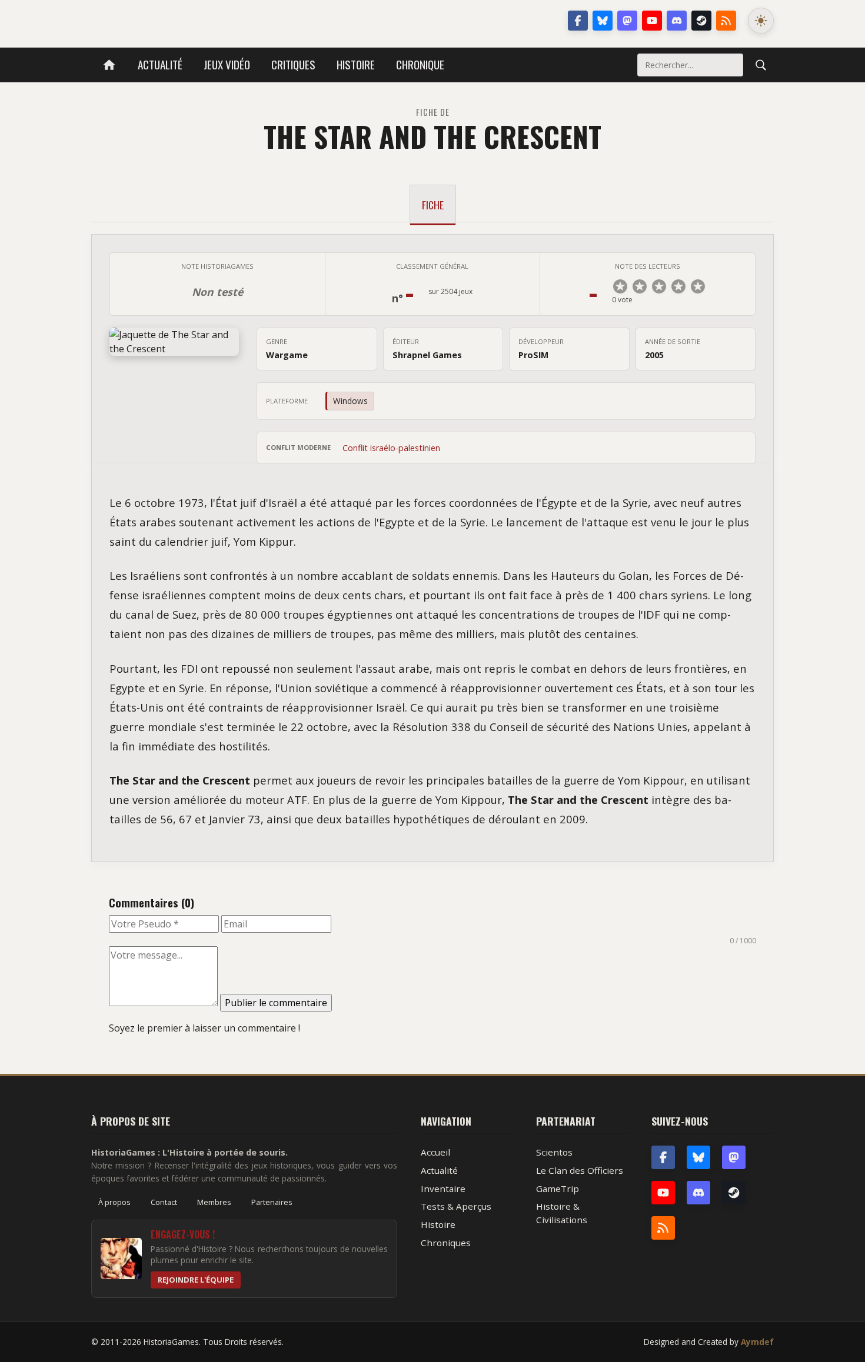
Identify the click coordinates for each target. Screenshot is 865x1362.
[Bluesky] (603, 21)
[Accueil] (109, 65)
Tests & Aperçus (456, 1206)
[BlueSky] (698, 1157)
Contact (164, 1202)
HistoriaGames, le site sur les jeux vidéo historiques (184, 20)
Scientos (554, 1152)
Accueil (435, 1152)
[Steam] (701, 21)
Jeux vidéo (227, 64)
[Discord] (677, 21)
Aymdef (757, 1341)
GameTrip (557, 1188)
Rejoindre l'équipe (196, 1279)
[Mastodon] (627, 21)
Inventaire (443, 1188)
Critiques (293, 64)
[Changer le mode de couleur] (761, 21)
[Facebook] (578, 21)
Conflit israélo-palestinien (391, 447)
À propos (114, 1202)
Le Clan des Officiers (579, 1170)
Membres (214, 1202)
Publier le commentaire (276, 1002)
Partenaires (271, 1202)
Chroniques (446, 1242)
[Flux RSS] (726, 21)
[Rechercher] (761, 65)
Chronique (420, 64)
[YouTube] (652, 21)
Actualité (160, 64)
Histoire (356, 64)
